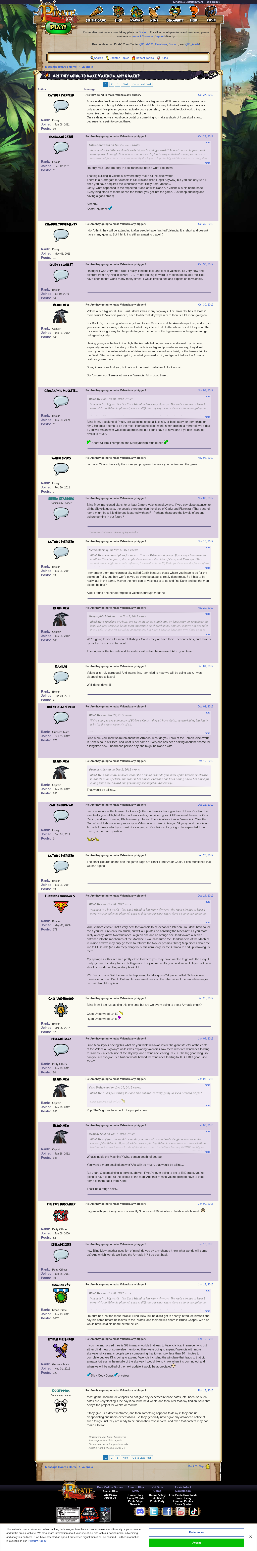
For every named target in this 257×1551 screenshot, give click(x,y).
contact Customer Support (148, 36)
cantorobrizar (61, 805)
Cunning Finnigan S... (61, 896)
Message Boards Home (61, 66)
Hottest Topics (145, 57)
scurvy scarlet (61, 264)
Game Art (136, 1504)
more (207, 142)
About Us (110, 1497)
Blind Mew (61, 305)
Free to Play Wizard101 (110, 1493)
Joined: (47, 124)
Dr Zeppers (61, 1391)
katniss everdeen (61, 95)
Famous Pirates (183, 1501)
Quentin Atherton (61, 707)
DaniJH (61, 666)
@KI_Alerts (192, 44)
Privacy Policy (37, 1540)
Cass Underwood (61, 998)
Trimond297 (61, 1285)
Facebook (161, 44)
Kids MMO (157, 1498)
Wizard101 (213, 1)
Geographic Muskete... (61, 390)
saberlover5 (61, 458)
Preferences (196, 1532)
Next (125, 84)
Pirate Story (135, 1495)
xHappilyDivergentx (61, 224)
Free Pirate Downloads (183, 1495)
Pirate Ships (135, 1501)
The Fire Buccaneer (61, 1204)
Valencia (87, 66)
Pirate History (183, 1498)
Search (98, 57)
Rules (164, 57)
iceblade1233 (61, 1039)
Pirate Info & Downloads (183, 1489)
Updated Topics (119, 57)
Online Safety (157, 1495)
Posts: (46, 128)
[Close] (250, 1536)
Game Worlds (135, 1498)
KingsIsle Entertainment (188, 1)
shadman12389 (61, 137)
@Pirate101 (146, 44)
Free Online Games (110, 1487)
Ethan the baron (61, 1339)
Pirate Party (157, 1501)
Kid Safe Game (157, 1489)
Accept (196, 1542)
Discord (143, 32)
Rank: (46, 120)
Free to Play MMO (136, 1489)
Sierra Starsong (61, 498)
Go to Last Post (142, 84)
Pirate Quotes (183, 1504)
